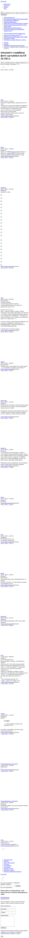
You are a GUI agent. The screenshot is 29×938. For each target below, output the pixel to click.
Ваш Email (3, 909)
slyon (2, 99)
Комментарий (4, 915)
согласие (12, 932)
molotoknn (3, 616)
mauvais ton (4, 400)
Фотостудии (17, 35)
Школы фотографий (22, 37)
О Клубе (6, 861)
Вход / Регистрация (9, 862)
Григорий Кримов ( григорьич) (9, 764)
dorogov (3, 713)
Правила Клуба (8, 859)
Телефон (3, 912)
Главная (6, 42)
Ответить (3, 116)
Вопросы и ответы (20, 39)
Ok (2, 936)
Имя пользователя (6, 906)
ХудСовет (6, 864)
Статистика (7, 867)
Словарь (12, 38)
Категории (3, 14)
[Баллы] (14, 857)
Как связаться (7, 865)
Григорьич (14, 151)
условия (3, 932)
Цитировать (9, 116)
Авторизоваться (5, 897)
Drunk (2, 147)
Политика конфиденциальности (13, 871)
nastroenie (3, 187)
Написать (3, 927)
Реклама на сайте (8, 868)
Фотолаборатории (20, 33)
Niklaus (3, 361)
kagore (2, 497)
